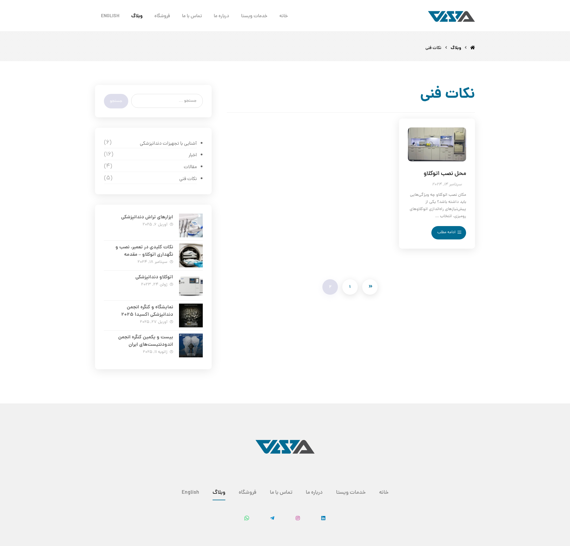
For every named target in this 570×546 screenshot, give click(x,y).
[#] (323, 524)
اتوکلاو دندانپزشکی (154, 277)
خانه (384, 493)
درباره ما (314, 493)
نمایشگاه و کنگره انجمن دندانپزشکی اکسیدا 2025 (147, 311)
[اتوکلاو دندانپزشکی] (191, 285)
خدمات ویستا (351, 493)
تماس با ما (281, 493)
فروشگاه (247, 493)
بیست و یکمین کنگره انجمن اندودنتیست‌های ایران (145, 341)
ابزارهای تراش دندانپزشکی (147, 217)
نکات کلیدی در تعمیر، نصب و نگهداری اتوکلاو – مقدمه (144, 251)
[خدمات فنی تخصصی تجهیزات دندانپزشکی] (451, 16)
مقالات (190, 167)
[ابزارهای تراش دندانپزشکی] (191, 225)
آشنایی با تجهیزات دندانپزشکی (168, 143)
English (190, 493)
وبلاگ (219, 493)
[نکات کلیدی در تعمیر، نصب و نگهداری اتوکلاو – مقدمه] (191, 255)
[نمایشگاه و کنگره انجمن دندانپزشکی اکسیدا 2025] (191, 315)
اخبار (193, 155)
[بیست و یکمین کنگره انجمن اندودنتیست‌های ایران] (191, 345)
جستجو (116, 101)
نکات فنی (188, 179)
